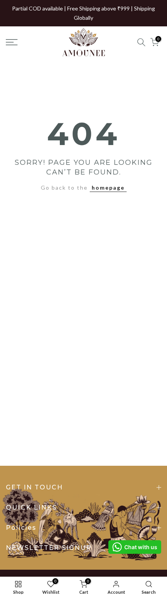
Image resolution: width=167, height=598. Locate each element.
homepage (108, 187)
